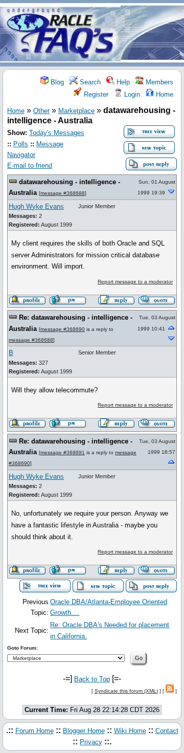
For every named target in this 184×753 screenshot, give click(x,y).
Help (122, 82)
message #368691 (62, 452)
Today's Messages (56, 133)
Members (158, 82)
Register (95, 94)
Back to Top (92, 679)
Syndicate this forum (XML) (126, 691)
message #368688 (62, 193)
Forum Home (34, 731)
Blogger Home (84, 731)
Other (41, 111)
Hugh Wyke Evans (36, 206)
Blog (56, 82)
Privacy (91, 742)
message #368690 (62, 329)
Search (89, 82)
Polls (20, 144)
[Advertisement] (152, 33)
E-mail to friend (29, 165)
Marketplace (76, 111)
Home (163, 94)
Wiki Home (130, 731)
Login (131, 94)
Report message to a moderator (135, 281)
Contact (166, 731)
